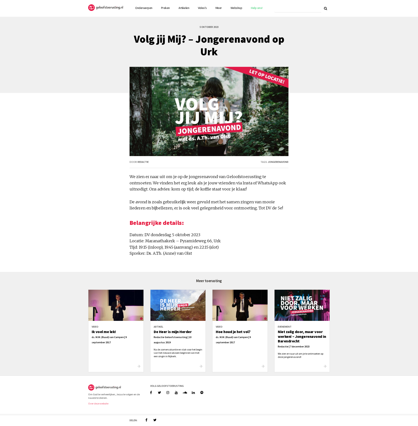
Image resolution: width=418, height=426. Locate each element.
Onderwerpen (143, 8)
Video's (202, 8)
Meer (219, 8)
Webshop (236, 8)
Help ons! (257, 8)
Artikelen (184, 8)
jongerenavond (278, 161)
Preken (165, 8)
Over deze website (98, 403)
